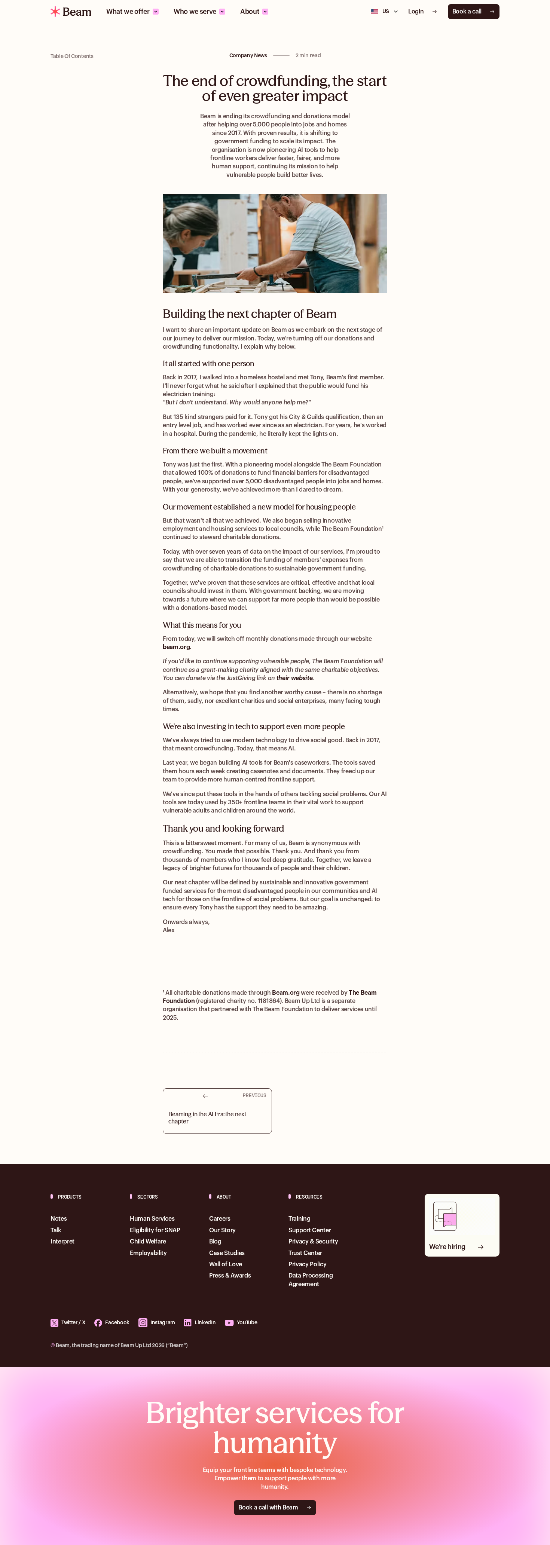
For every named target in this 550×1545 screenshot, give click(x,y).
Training (299, 1219)
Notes (59, 1219)
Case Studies (227, 1253)
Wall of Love (225, 1264)
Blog (215, 1242)
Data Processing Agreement (310, 1280)
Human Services (152, 1219)
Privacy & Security (313, 1242)
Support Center (309, 1230)
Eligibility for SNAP (155, 1230)
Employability (148, 1253)
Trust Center (305, 1253)
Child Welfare (148, 1242)
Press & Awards (230, 1276)
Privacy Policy (307, 1264)
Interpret (62, 1242)
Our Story (222, 1230)
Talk (56, 1230)
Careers (219, 1219)
